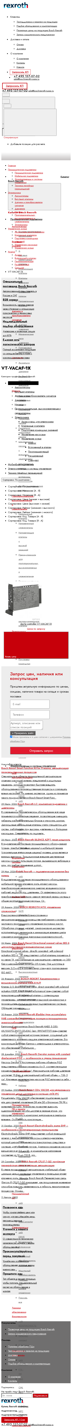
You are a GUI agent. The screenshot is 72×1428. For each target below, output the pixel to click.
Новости (20, 67)
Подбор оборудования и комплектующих (37, 26)
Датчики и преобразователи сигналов (21, 315)
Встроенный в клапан (25, 258)
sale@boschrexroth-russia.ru (26, 79)
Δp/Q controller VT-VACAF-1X (36, 624)
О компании (23, 58)
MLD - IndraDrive (23, 1404)
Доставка (21, 48)
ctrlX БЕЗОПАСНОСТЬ (27, 1323)
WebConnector (26, 1221)
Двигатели (20, 208)
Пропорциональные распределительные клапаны (29, 621)
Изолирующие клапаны (26, 271)
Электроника (19, 631)
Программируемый (24, 261)
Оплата (20, 44)
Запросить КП (20, 72)
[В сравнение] (29, 551)
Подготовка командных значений (24, 663)
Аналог (18, 255)
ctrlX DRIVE (22, 1234)
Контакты (21, 62)
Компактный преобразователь (27, 1258)
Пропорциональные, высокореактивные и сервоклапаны (25, 218)
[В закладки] (29, 577)
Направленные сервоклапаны (26, 525)
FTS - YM (21, 1371)
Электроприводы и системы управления (33, 766)
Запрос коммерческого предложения (36, 34)
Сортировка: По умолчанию (16, 479)
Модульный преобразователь (27, 1272)
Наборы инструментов (25, 1087)
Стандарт (19, 267)
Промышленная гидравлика (29, 172)
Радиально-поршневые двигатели (24, 381)
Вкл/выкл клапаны (24, 199)
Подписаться (40, 1395)
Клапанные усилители (26, 235)
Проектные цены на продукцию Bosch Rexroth (39, 30)
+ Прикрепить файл (22, 733)
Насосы (18, 211)
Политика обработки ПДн (21, 1346)
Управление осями (24, 247)
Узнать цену (11, 656)
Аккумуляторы (19, 226)
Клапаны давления (24, 280)
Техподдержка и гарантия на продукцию (37, 21)
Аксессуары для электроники (29, 231)
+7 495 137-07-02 (27, 76)
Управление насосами (26, 244)
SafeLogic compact (23, 1338)
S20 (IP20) (21, 904)
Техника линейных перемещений (24, 187)
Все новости (15, 764)
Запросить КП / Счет (14, 1419)
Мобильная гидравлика (26, 176)
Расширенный (22, 264)
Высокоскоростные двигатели (28, 974)
